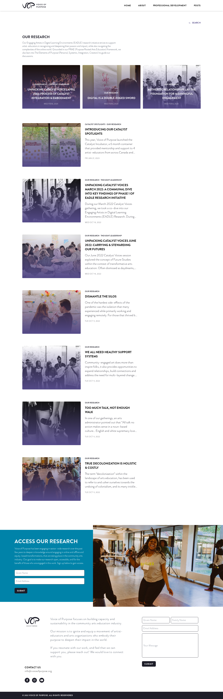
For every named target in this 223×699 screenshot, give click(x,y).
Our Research (39, 84)
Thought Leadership (59, 84)
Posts (197, 5)
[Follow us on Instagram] (34, 680)
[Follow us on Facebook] (27, 680)
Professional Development (170, 5)
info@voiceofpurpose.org (38, 671)
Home (127, 5)
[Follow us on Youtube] (41, 680)
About (142, 5)
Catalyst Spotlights (95, 124)
